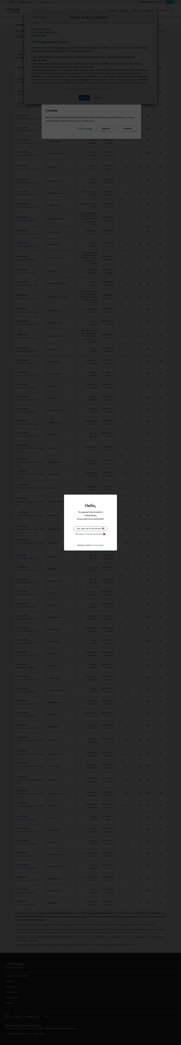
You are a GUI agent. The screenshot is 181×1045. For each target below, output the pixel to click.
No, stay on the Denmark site (89, 534)
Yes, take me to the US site (89, 529)
